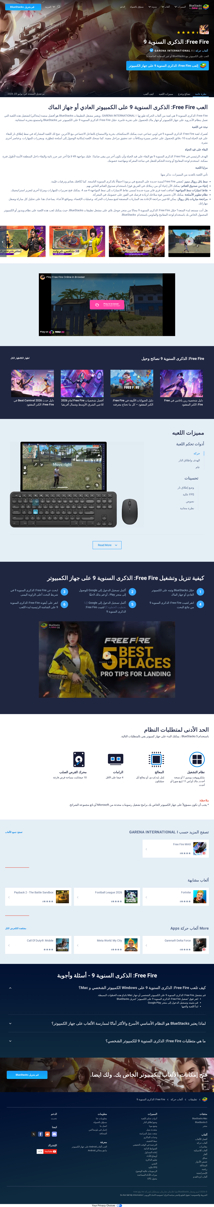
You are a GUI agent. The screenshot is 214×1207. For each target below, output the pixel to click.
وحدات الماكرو (150, 1137)
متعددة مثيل (151, 1129)
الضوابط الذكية (150, 1148)
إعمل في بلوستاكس (98, 1129)
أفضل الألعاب (201, 1139)
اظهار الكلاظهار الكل (19, 358)
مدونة (154, 6)
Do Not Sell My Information (131, 1195)
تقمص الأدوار (201, 1161)
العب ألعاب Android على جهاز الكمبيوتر (89, 1146)
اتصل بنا (103, 1126)
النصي (154, 1163)
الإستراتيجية (201, 1173)
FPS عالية (153, 1167)
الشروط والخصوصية (199, 1195)
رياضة (204, 1169)
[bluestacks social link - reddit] (47, 1134)
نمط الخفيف (151, 1141)
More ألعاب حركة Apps (189, 928)
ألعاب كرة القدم (200, 1176)
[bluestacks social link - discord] (54, 1134)
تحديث (54, 1118)
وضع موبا (153, 1126)
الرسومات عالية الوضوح (146, 1171)
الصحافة (103, 1133)
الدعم (122, 6)
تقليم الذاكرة (151, 1160)
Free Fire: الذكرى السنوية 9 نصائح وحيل (172, 358)
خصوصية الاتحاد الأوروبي (153, 1195)
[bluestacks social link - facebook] (40, 1134)
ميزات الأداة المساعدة (147, 1175)
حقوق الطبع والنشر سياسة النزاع (177, 1195)
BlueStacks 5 (201, 1122)
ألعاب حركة (202, 50)
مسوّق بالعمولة (137, 6)
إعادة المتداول (151, 1152)
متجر (205, 1126)
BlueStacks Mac (199, 1118)
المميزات (181, 6)
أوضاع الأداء (152, 1156)
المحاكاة (203, 1165)
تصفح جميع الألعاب (13, 832)
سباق (204, 1158)
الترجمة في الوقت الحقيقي (145, 1145)
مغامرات (203, 1146)
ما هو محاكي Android (97, 1150)
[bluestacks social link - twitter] (33, 1134)
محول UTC (152, 1178)
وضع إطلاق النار (150, 1122)
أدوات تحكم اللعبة (149, 1118)
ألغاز (205, 1154)
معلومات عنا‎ (101, 1118)
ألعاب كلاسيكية (200, 1150)
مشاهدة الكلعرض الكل (15, 928)
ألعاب (167, 6)
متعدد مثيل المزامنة (148, 1133)
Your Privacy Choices (103, 1205)
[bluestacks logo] (199, 7)
